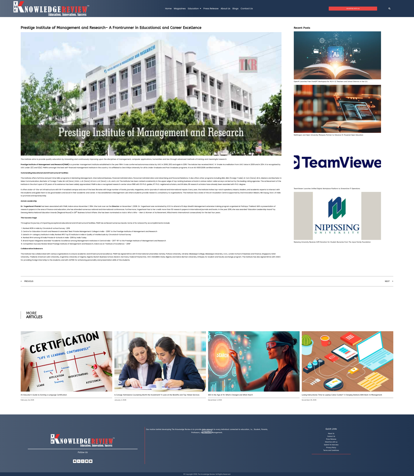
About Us (225, 8)
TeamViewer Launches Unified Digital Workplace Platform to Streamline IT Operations (327, 189)
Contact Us (247, 8)
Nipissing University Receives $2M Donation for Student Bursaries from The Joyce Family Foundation (332, 242)
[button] (389, 8)
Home (168, 8)
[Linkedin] (86, 461)
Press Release (211, 8)
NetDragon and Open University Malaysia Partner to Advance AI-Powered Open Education (328, 135)
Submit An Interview (331, 445)
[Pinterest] (90, 461)
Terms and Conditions (331, 450)
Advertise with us (331, 442)
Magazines (180, 8)
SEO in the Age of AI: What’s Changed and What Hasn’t (230, 395)
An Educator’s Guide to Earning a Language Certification (44, 395)
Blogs (235, 8)
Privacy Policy (331, 448)
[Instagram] (82, 461)
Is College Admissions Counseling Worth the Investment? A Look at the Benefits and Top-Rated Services (156, 395)
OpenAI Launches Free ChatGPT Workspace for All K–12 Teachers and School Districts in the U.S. (331, 81)
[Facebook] (74, 461)
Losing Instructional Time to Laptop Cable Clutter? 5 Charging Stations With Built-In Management (342, 395)
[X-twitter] (78, 461)
